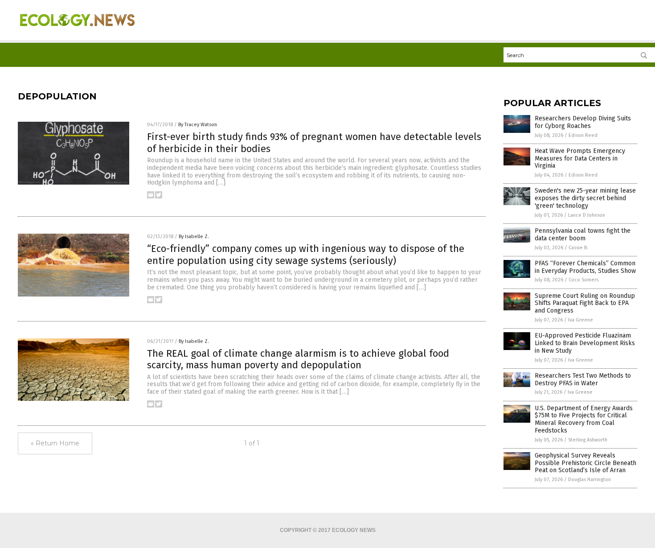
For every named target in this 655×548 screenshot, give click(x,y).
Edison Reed (583, 135)
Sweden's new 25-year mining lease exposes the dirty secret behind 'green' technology (585, 198)
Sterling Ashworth (587, 440)
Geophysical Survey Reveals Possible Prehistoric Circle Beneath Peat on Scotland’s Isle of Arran (585, 463)
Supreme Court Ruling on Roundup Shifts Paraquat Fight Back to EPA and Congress (585, 303)
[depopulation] (77, 32)
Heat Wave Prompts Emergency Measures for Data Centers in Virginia (580, 158)
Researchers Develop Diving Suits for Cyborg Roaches (583, 122)
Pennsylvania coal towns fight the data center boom (582, 234)
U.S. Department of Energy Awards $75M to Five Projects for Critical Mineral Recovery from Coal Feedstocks (584, 419)
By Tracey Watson (197, 125)
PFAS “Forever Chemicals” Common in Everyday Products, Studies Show (585, 267)
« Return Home (55, 443)
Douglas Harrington (589, 479)
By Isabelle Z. (194, 236)
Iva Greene (580, 320)
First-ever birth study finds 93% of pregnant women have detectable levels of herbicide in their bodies (314, 142)
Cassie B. (578, 248)
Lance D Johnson (586, 215)
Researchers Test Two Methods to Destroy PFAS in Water (583, 379)
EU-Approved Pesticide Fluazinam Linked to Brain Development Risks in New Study (585, 343)
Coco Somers (583, 280)
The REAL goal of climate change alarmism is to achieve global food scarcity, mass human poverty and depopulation (298, 359)
